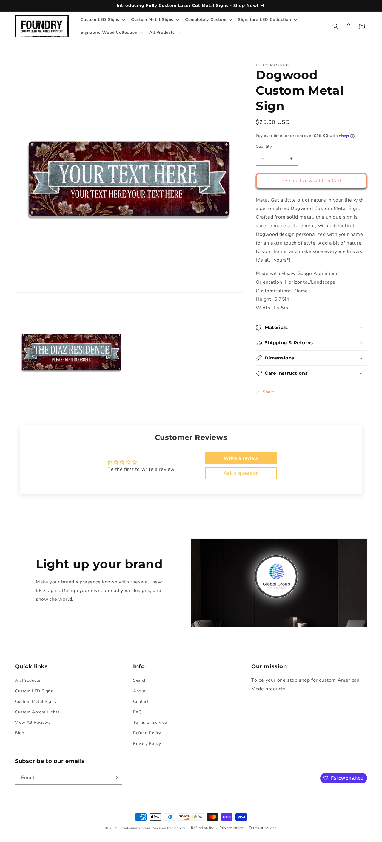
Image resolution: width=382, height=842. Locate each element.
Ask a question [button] (241, 473)
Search (140, 680)
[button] (102, 19)
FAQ (137, 712)
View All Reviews (33, 722)
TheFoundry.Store (135, 828)
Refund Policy (147, 733)
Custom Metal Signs (35, 701)
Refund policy (202, 828)
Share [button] (268, 392)
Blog (19, 733)
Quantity (264, 146)
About (139, 691)
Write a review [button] (241, 458)
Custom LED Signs (34, 691)
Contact (141, 701)
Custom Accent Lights (37, 712)
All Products (27, 680)
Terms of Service (150, 722)
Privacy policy (231, 828)
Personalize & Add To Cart (311, 181)
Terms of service (262, 828)
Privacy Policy (147, 743)
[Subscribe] (115, 778)
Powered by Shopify (168, 828)
